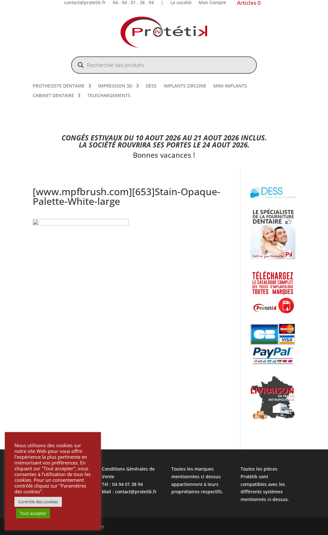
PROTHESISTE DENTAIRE (59, 86)
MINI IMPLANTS (230, 86)
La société (181, 2)
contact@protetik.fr (85, 2)
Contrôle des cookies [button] (38, 502)
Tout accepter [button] (33, 513)
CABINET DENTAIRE (53, 95)
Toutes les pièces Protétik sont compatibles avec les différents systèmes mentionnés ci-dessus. (265, 484)
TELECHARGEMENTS (108, 95)
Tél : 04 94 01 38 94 (122, 484)
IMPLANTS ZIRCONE (185, 86)
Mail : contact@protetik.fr (129, 492)
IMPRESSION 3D (115, 86)
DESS (151, 86)
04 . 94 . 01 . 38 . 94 (133, 2)
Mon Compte (212, 2)
